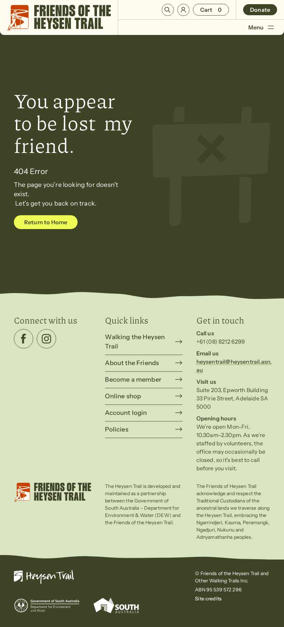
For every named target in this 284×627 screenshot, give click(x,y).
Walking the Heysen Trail (135, 341)
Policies (116, 429)
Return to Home (45, 222)
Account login (126, 413)
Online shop (123, 396)
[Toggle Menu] (270, 27)
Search (168, 10)
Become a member (133, 379)
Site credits (208, 599)
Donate (260, 9)
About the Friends (132, 363)
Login (183, 10)
